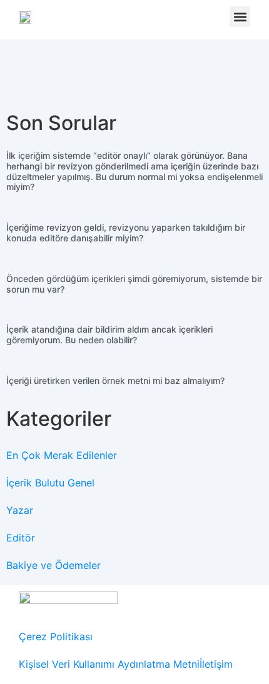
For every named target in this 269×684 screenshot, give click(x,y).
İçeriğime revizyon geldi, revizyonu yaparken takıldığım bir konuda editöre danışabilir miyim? (125, 232)
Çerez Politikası (56, 636)
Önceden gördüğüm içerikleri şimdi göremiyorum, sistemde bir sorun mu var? (134, 283)
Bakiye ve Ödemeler (53, 565)
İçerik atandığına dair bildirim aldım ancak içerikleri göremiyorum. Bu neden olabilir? (109, 334)
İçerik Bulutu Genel (50, 482)
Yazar (19, 510)
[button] (240, 16)
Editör (20, 537)
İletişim (216, 664)
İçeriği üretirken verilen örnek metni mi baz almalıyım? (115, 380)
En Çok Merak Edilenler (61, 455)
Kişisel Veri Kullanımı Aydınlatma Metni (109, 664)
